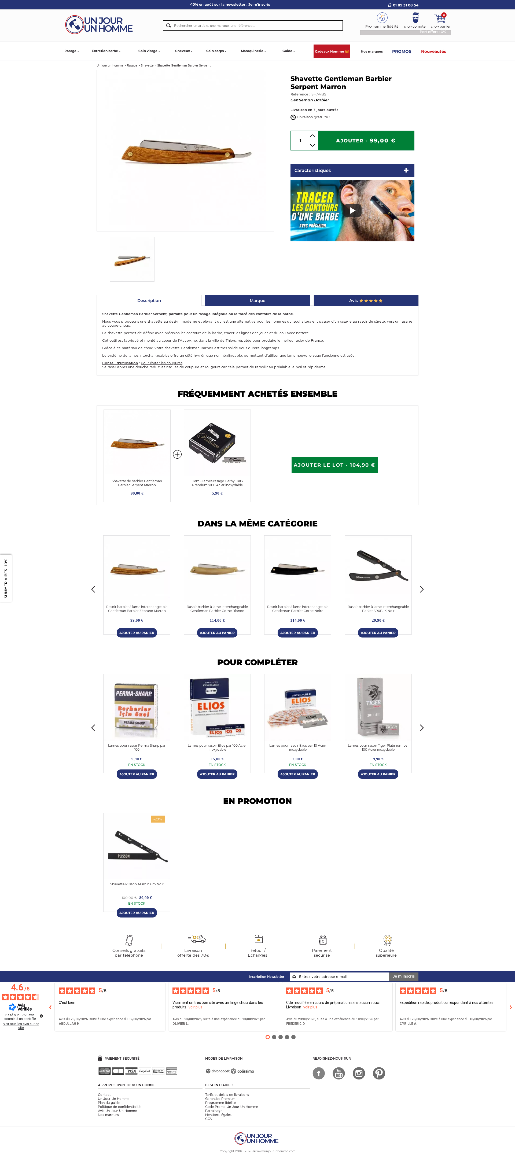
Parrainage (213, 1111)
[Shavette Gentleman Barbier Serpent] (185, 150)
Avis (354, 300)
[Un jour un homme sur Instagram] (359, 1073)
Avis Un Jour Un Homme (117, 1111)
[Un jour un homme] (257, 1138)
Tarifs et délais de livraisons (227, 1095)
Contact (104, 1095)
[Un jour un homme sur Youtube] (339, 1073)
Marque (257, 300)
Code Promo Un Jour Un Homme (231, 1107)
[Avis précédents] (50, 1007)
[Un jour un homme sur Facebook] (318, 1073)
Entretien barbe (105, 51)
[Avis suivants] (510, 1007)
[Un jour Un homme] (100, 24)
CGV (208, 1119)
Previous (93, 589)
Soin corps (215, 51)
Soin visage (147, 51)
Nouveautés (433, 51)
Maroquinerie (252, 51)
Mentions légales (218, 1115)
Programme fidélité (220, 1103)
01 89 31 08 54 (405, 5)
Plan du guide (109, 1103)
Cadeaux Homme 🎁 (332, 51)
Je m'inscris (404, 976)
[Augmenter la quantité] (312, 136)
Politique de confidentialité (119, 1107)
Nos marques (372, 51)
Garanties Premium (220, 1099)
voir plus (196, 1007)
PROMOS (401, 51)
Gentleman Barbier (309, 100)
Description (149, 300)
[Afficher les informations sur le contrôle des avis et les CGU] (41, 1016)
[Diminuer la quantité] (312, 145)
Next (422, 589)
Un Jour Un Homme (113, 1099)
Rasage (70, 51)
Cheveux (182, 51)
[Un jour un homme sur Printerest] (379, 1073)
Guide (287, 51)
